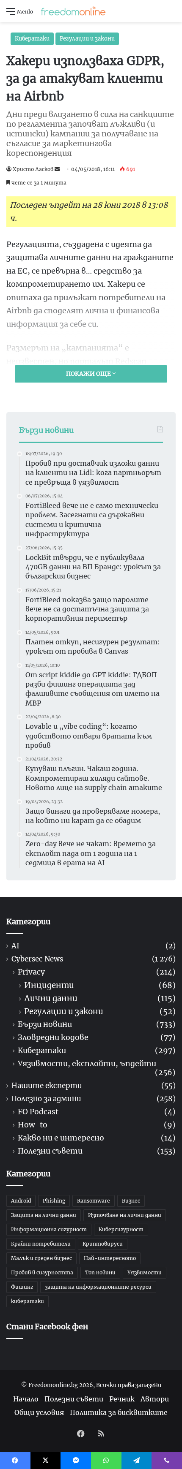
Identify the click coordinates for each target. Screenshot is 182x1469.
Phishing (54, 1200)
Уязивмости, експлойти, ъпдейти (87, 1063)
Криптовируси (103, 1244)
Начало (26, 1399)
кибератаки (27, 1301)
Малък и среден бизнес (41, 1258)
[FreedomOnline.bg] (73, 11)
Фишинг (22, 1287)
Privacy (31, 972)
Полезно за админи (46, 1098)
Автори (155, 1399)
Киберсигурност (121, 1229)
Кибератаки (32, 38)
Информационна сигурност (49, 1229)
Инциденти (49, 985)
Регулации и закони (87, 38)
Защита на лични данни (43, 1215)
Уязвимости (144, 1272)
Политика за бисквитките (119, 1412)
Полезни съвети (50, 1151)
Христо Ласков (33, 169)
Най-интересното (110, 1258)
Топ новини (100, 1272)
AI (15, 946)
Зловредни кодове (53, 1037)
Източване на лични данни (124, 1215)
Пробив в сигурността (42, 1272)
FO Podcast (38, 1112)
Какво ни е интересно (61, 1138)
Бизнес (131, 1200)
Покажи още (89, 373)
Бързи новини (45, 1024)
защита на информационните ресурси (98, 1287)
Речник (122, 1399)
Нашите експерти (46, 1085)
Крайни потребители (41, 1244)
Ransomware (93, 1200)
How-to (32, 1125)
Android (21, 1200)
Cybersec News (37, 959)
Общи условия (39, 1412)
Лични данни (50, 998)
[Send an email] (57, 169)
